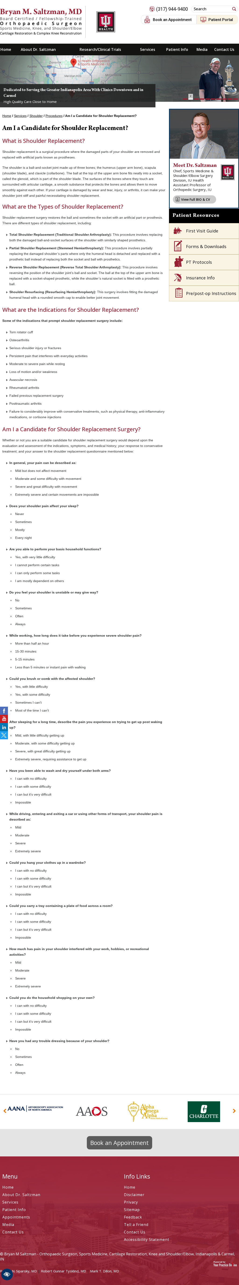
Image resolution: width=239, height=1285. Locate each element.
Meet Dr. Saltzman (195, 166)
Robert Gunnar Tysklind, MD (63, 1271)
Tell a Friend (136, 1224)
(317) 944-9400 (172, 9)
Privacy (131, 1202)
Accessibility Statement (146, 1239)
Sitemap (132, 1209)
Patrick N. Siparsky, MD (18, 1271)
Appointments (16, 1217)
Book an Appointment (172, 19)
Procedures (54, 116)
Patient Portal (220, 19)
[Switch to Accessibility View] (7, 1274)
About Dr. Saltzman (38, 49)
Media (202, 49)
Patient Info (177, 49)
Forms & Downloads (206, 246)
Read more (22, 79)
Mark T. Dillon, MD (104, 1271)
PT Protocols (199, 262)
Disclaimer (134, 1194)
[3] (196, 99)
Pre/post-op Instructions (211, 293)
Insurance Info (200, 278)
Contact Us (224, 49)
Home (5, 49)
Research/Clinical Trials (100, 49)
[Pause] (9, 98)
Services (147, 49)
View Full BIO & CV (195, 199)
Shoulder (36, 116)
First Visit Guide (202, 231)
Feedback (133, 1217)
